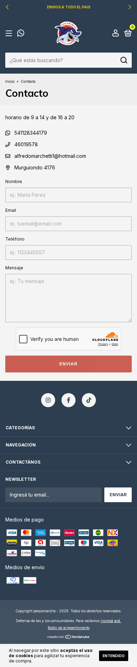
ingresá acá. (110, 621)
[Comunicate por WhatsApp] (21, 34)
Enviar (68, 364)
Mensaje (14, 267)
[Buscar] (123, 60)
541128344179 (30, 133)
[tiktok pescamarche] (89, 400)
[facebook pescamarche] (68, 400)
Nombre (13, 181)
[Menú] (10, 33)
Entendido (114, 656)
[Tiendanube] (69, 637)
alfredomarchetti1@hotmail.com (50, 156)
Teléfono (15, 239)
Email (10, 210)
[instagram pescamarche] (48, 400)
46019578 (25, 144)
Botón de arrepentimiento (69, 628)
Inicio (9, 81)
